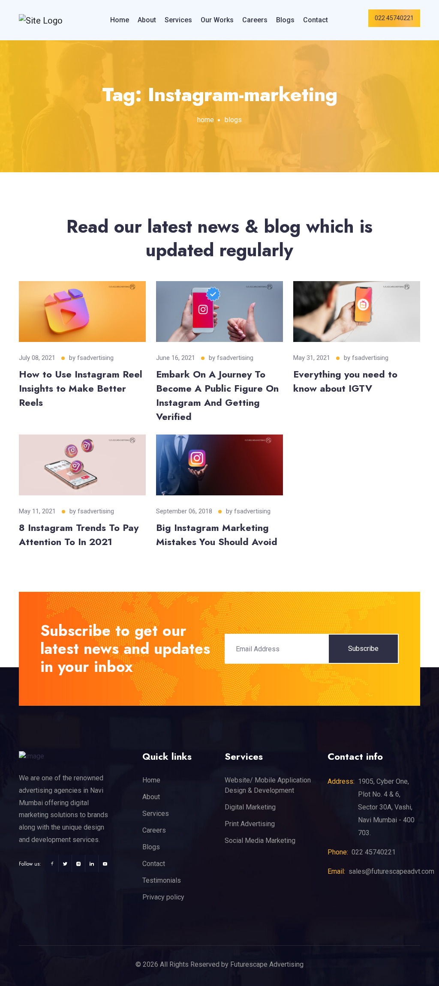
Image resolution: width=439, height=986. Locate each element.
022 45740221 (394, 18)
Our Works (217, 20)
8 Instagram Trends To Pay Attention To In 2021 (78, 534)
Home (119, 20)
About (147, 20)
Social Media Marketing (260, 840)
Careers (255, 20)
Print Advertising (250, 824)
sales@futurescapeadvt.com (391, 871)
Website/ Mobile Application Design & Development (268, 785)
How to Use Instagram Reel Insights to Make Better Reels (80, 388)
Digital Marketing (250, 807)
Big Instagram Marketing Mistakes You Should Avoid (216, 534)
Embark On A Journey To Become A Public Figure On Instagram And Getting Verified (217, 395)
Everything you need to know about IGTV (345, 381)
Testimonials (161, 880)
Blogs (285, 20)
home (205, 120)
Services (178, 20)
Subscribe (363, 648)
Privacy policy (163, 897)
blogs (233, 120)
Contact (315, 20)
